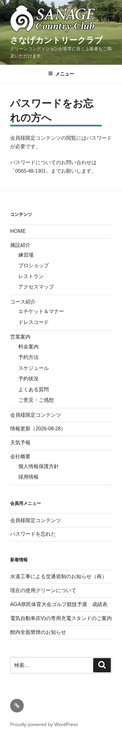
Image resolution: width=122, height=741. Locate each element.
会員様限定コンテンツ (35, 415)
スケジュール (33, 368)
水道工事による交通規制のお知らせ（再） (58, 576)
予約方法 (28, 357)
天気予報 (20, 442)
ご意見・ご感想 (36, 400)
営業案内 (20, 337)
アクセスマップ (36, 287)
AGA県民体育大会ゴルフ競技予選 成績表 (58, 604)
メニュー (64, 73)
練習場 (26, 255)
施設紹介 (20, 245)
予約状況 (28, 378)
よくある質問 (33, 389)
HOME (18, 231)
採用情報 (28, 477)
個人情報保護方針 (38, 466)
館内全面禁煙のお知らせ (38, 632)
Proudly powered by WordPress (44, 724)
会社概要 (20, 456)
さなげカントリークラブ (56, 40)
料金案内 (28, 346)
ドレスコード (33, 322)
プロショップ (33, 265)
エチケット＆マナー (41, 311)
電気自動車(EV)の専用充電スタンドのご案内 (61, 618)
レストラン (31, 276)
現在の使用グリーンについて (43, 590)
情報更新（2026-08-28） (38, 428)
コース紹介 (23, 302)
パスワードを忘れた (33, 534)
